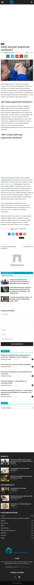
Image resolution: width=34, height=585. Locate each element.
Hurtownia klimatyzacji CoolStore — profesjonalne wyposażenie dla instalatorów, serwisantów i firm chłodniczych (16, 392)
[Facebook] (14, 577)
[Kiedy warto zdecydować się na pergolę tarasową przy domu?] (5, 478)
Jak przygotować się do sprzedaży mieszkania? (16, 364)
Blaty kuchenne (5, 528)
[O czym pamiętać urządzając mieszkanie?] (5, 490)
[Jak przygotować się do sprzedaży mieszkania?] (5, 470)
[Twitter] (19, 577)
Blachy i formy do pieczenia (8, 530)
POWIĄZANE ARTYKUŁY (8, 273)
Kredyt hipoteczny (28, 246)
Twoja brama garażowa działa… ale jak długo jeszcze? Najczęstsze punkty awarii (21, 299)
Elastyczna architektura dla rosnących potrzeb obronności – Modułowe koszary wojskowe (20, 281)
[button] (31, 2)
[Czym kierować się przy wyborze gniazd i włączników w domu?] (5, 498)
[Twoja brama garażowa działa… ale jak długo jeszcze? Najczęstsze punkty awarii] (5, 299)
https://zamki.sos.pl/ (8, 184)
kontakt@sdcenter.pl (23, 567)
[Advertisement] (17, 22)
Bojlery (3, 538)
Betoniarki (3, 533)
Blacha (2, 525)
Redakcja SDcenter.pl (9, 52)
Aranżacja (3, 535)
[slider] (6, 229)
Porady (2, 44)
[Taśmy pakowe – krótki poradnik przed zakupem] (5, 506)
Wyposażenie (4, 523)
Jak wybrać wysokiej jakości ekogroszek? (8, 247)
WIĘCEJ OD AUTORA (7, 275)
